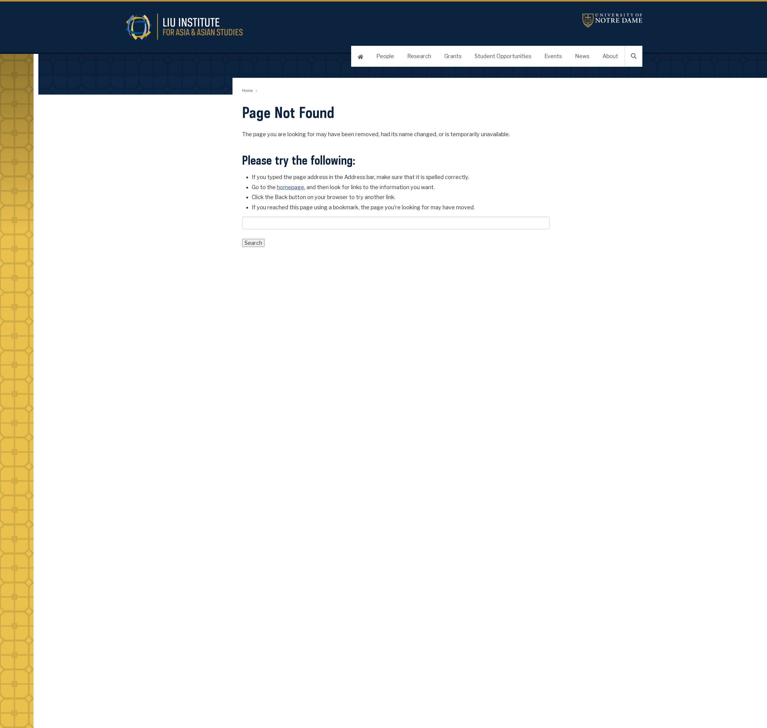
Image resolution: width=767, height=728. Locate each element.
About (610, 56)
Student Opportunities (503, 56)
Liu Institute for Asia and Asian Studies (280, 26)
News (582, 56)
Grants (452, 56)
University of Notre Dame (612, 20)
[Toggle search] (633, 56)
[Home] (360, 56)
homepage (290, 187)
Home (247, 90)
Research (419, 56)
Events (553, 56)
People (385, 56)
